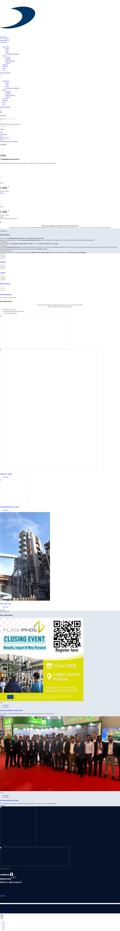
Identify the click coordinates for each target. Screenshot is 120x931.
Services (4, 55)
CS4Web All (6, 907)
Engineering (8, 57)
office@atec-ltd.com (4, 40)
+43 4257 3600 (3, 42)
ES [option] (3, 923)
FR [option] (3, 925)
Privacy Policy (6, 912)
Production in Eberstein (5, 294)
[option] (61, 922)
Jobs (4, 69)
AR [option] (3, 929)
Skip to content (3, 36)
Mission (7, 48)
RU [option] (3, 927)
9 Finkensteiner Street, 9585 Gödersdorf (9, 141)
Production (8, 62)
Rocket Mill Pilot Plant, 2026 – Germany (9, 506)
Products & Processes (10, 61)
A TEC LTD (5, 477)
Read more (2, 715)
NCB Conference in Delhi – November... (9, 800)
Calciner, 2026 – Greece (5, 603)
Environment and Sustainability (12, 54)
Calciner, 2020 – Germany (6, 473)
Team (7, 50)
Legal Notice (5, 910)
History (7, 52)
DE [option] (3, 921)
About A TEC (6, 46)
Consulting (8, 59)
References (5, 64)
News (4, 68)
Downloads (5, 66)
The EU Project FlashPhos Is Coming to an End (11, 710)
